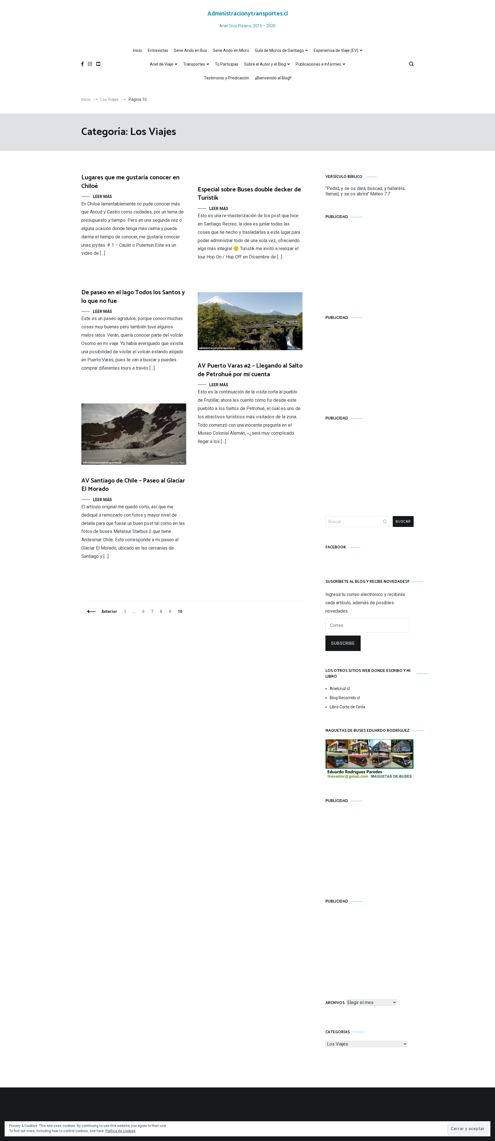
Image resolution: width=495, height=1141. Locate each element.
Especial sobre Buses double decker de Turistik (249, 194)
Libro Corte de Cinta (347, 707)
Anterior (109, 611)
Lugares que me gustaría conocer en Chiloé (130, 182)
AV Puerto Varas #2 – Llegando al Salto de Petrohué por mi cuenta (250, 370)
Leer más (102, 196)
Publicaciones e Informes (318, 64)
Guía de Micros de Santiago (279, 50)
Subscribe (343, 643)
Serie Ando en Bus (190, 50)
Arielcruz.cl (340, 688)
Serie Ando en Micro (231, 50)
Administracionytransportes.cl (247, 14)
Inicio (137, 50)
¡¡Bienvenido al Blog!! (273, 78)
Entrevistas (158, 50)
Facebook (335, 547)
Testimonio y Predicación (226, 78)
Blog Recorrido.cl (345, 697)
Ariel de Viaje (161, 64)
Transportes (194, 64)
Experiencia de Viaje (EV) (336, 50)
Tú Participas (226, 64)
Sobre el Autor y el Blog (265, 64)
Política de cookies (120, 1131)
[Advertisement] (369, 261)
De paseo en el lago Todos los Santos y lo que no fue (133, 297)
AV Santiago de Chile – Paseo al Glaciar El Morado (133, 485)
